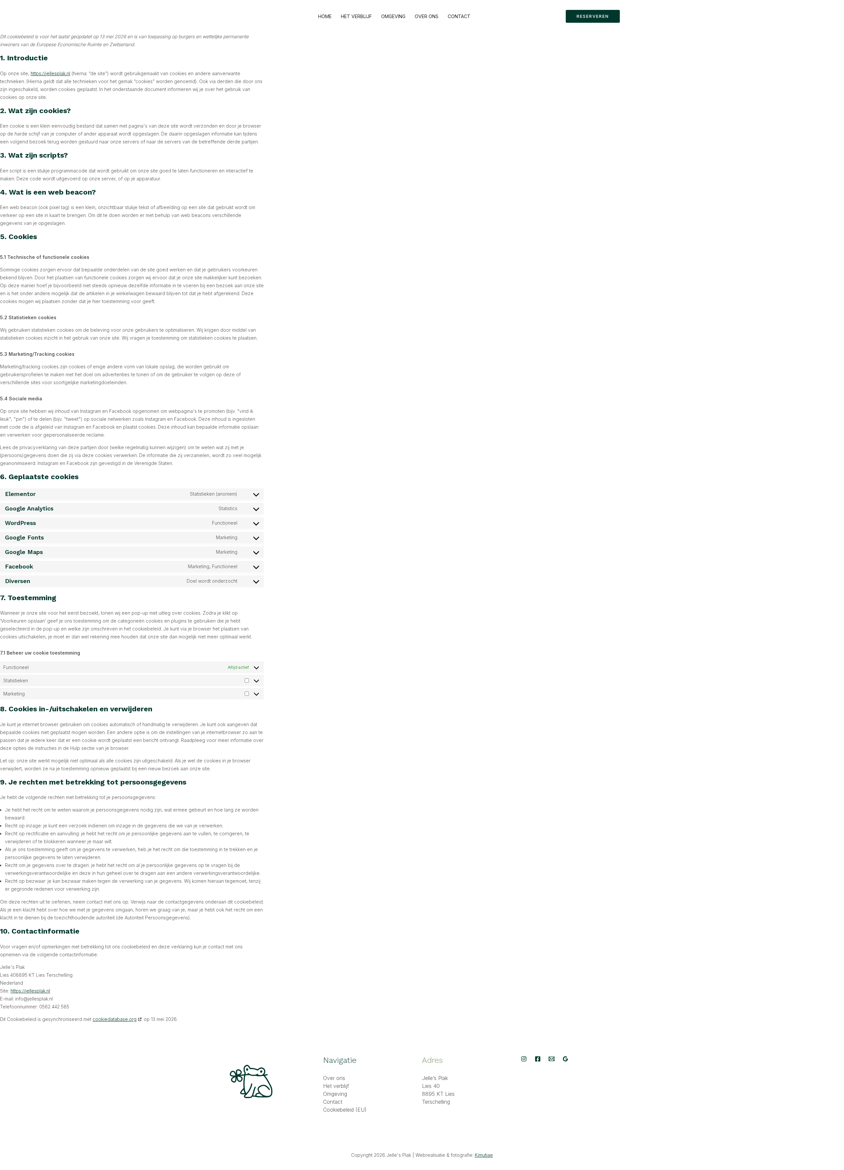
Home (325, 16)
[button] (593, 16)
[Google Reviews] (565, 1059)
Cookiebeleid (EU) (345, 1109)
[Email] (552, 1059)
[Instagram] (524, 1059)
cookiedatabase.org (114, 1019)
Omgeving (393, 16)
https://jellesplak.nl (50, 73)
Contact (459, 16)
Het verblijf (356, 16)
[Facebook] (538, 1059)
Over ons (426, 16)
